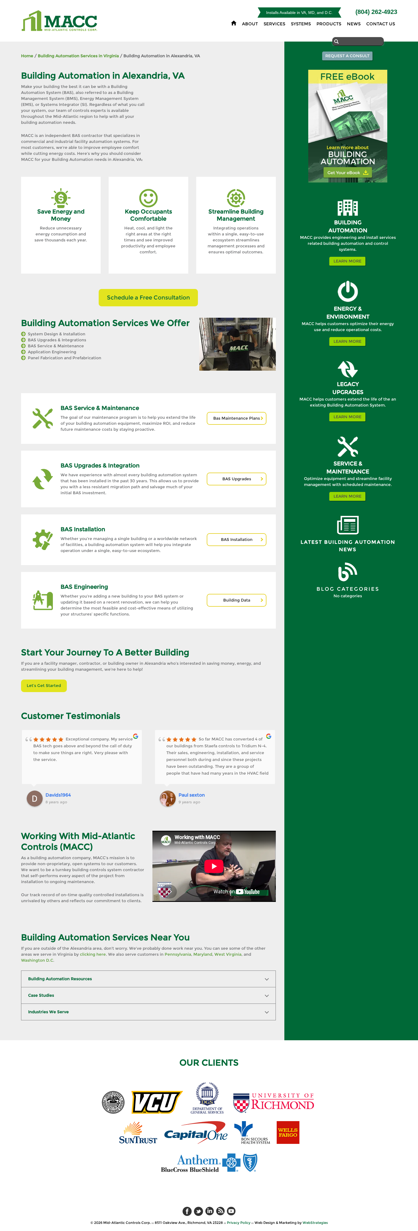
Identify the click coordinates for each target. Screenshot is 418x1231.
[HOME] (234, 23)
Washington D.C (37, 960)
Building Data (236, 600)
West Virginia (227, 954)
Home (27, 55)
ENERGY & (348, 308)
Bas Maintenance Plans (236, 418)
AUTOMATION (347, 230)
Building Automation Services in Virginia (78, 55)
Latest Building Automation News (348, 545)
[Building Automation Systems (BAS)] (348, 217)
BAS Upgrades (236, 478)
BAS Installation (237, 539)
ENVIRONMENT (347, 316)
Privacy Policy (239, 1222)
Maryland (202, 954)
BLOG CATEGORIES (347, 589)
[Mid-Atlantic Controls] (60, 28)
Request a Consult (347, 55)
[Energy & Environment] (348, 303)
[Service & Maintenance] (348, 458)
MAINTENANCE (347, 471)
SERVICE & (348, 463)
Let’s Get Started (44, 685)
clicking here (93, 954)
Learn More (347, 261)
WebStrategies (315, 1222)
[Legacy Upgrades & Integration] (348, 378)
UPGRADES (347, 392)
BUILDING (347, 222)
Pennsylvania (178, 954)
